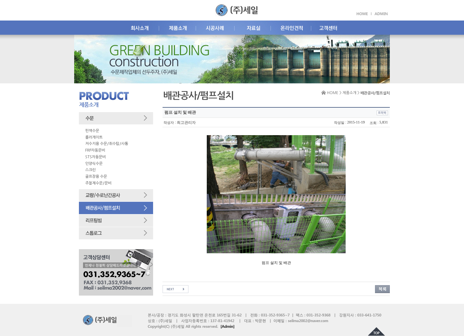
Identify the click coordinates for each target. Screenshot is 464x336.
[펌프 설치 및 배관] (175, 289)
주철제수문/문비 (98, 183)
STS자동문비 (95, 157)
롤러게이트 (94, 137)
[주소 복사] (382, 113)
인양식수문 (94, 163)
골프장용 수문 (96, 176)
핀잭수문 (92, 131)
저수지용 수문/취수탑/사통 (106, 144)
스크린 (90, 170)
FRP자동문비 (95, 150)
